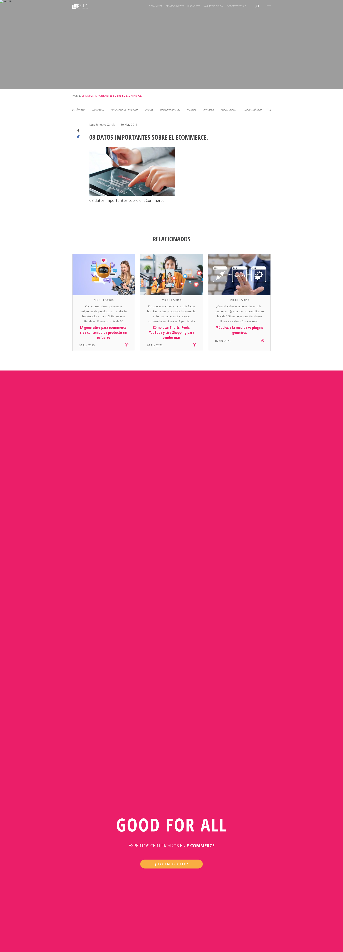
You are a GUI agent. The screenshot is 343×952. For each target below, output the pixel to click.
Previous (72, 110)
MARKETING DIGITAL (213, 6)
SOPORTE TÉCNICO (236, 6)
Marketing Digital (151, 109)
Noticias (172, 109)
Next (270, 110)
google (130, 109)
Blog (252, 109)
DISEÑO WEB (193, 6)
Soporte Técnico (233, 109)
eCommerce (78, 109)
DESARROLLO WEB (175, 6)
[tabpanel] (103, 302)
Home (76, 95)
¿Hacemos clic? (172, 864)
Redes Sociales (209, 109)
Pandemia (189, 109)
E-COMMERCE (155, 6)
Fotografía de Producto (105, 109)
